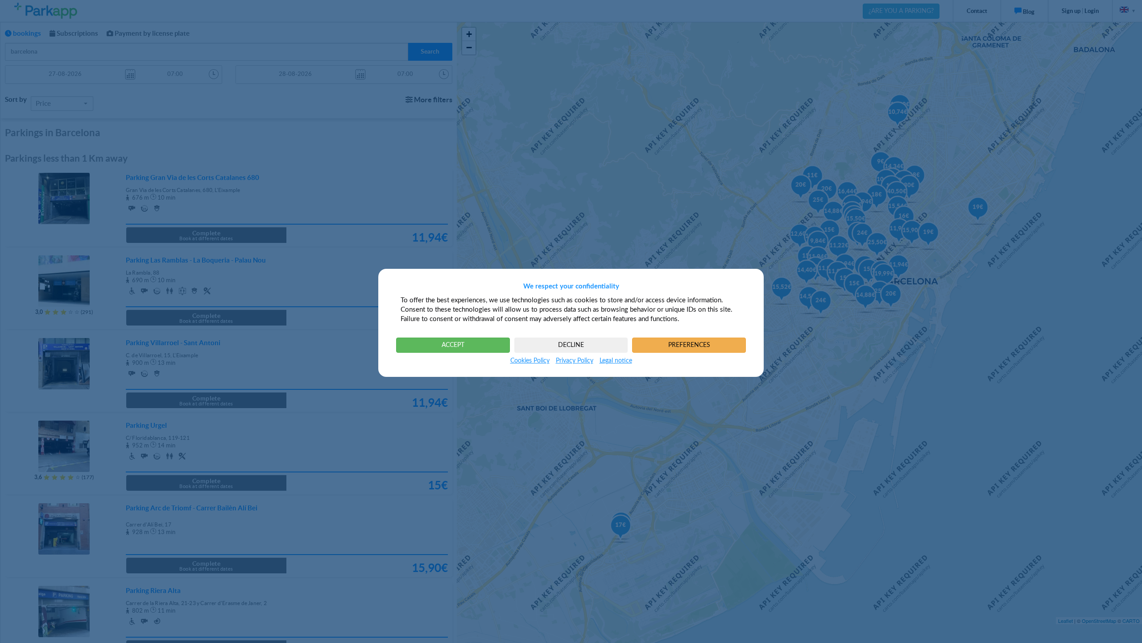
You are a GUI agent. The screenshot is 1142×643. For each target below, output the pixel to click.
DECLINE (571, 345)
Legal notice (616, 361)
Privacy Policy (574, 361)
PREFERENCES (689, 345)
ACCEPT (453, 345)
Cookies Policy (530, 361)
